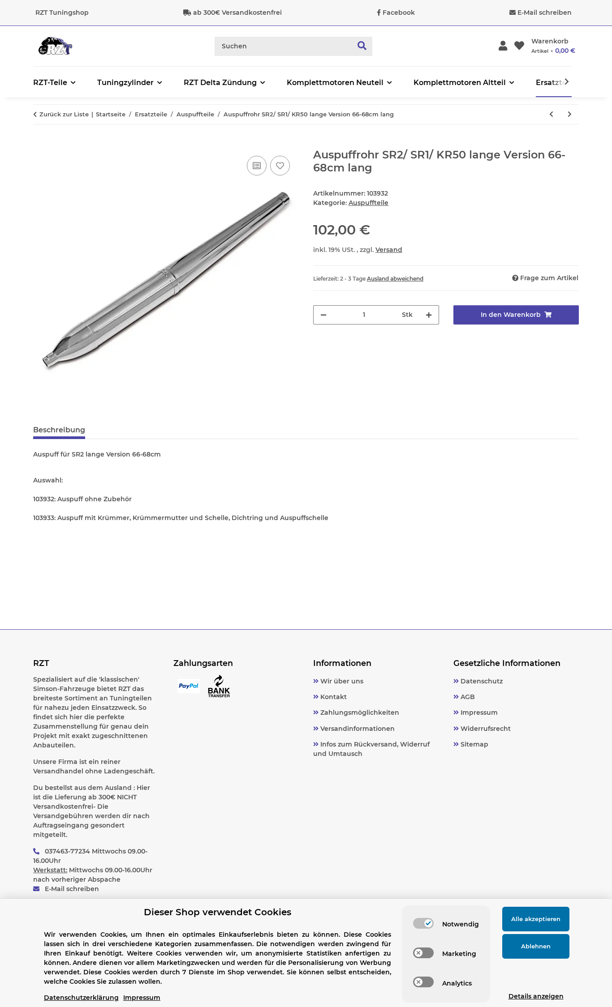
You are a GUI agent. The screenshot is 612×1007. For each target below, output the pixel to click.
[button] (503, 46)
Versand (388, 250)
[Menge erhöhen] (429, 315)
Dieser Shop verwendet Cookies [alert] (217, 912)
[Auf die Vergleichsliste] (257, 165)
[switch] (423, 923)
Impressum (478, 712)
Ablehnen (536, 946)
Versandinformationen (357, 729)
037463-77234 (67, 851)
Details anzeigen (536, 996)
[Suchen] (362, 46)
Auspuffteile (368, 203)
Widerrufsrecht (485, 729)
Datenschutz (481, 681)
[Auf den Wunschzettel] (280, 165)
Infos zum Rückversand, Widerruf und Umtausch (371, 749)
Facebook (399, 13)
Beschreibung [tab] (59, 430)
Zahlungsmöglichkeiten (359, 712)
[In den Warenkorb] (40, 144)
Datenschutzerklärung (81, 998)
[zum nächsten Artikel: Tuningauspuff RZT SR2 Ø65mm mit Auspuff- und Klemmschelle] (569, 114)
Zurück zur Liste (64, 114)
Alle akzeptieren (535, 918)
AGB (467, 697)
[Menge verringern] (323, 315)
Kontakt (333, 697)
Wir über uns (341, 681)
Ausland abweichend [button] (395, 278)
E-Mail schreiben (544, 13)
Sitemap (473, 744)
